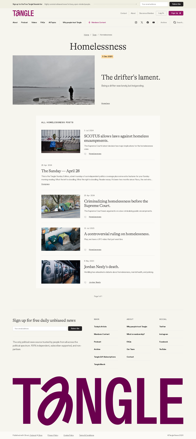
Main (96, 319)
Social (163, 319)
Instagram (163, 334)
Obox (40, 435)
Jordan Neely (95, 282)
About (130, 319)
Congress (45, 184)
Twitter (162, 326)
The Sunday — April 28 (60, 171)
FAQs (129, 342)
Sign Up (174, 13)
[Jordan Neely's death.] (60, 272)
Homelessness (95, 154)
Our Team (131, 349)
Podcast (97, 342)
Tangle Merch (99, 364)
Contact (130, 357)
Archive (97, 349)
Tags (94, 34)
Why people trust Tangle (137, 326)
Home (86, 34)
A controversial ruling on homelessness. (117, 234)
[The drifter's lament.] (54, 80)
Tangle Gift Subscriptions (105, 357)
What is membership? (136, 334)
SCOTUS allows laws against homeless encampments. (116, 138)
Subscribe (176, 4)
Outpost (33, 435)
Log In (161, 13)
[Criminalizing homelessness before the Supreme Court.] (60, 206)
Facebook (163, 342)
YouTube (162, 349)
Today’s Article (100, 326)
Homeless (105, 103)
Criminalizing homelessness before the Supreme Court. (116, 203)
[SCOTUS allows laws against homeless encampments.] (60, 142)
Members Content (101, 334)
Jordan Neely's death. (101, 266)
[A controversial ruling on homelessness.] (60, 239)
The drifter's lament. (130, 77)
